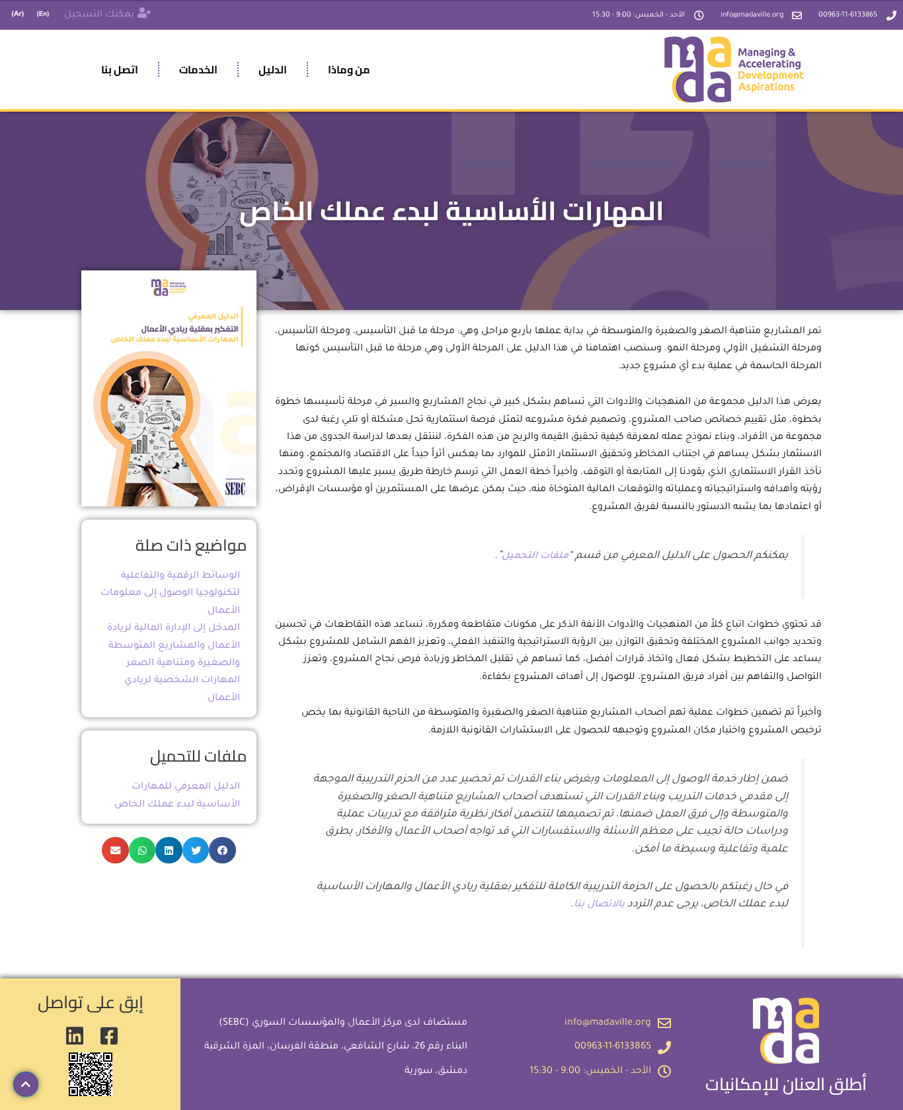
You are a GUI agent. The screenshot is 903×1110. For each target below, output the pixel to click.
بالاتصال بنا (599, 905)
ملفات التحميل (535, 556)
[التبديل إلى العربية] (17, 15)
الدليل (272, 69)
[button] (222, 850)
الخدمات (198, 69)
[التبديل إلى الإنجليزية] (43, 15)
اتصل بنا (119, 69)
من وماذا (349, 69)
